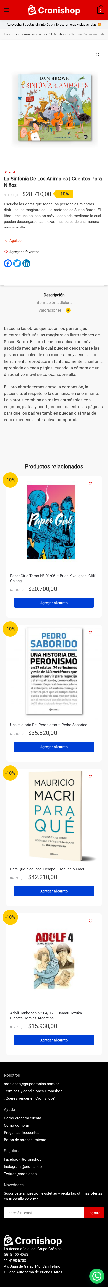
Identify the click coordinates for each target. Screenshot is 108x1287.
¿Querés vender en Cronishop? (29, 1098)
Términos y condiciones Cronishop (33, 1091)
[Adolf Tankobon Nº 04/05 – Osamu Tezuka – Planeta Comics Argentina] (54, 960)
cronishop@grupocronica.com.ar (31, 1084)
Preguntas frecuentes (21, 1132)
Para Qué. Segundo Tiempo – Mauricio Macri (47, 869)
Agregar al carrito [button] (54, 603)
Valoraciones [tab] (53, 310)
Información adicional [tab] (54, 302)
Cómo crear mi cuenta (22, 1118)
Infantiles (57, 34)
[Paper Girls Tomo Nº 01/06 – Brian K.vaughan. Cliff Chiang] (54, 523)
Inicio (7, 34)
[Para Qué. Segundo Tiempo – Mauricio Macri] (54, 816)
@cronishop (31, 1159)
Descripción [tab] (54, 295)
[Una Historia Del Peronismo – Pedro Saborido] (54, 672)
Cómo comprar (16, 1125)
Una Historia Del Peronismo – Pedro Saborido (48, 725)
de (25, 1140)
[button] (97, 54)
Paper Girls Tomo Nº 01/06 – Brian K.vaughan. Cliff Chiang (52, 578)
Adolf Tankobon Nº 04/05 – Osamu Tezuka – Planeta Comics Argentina (47, 1015)
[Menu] (7, 10)
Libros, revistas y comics (31, 34)
